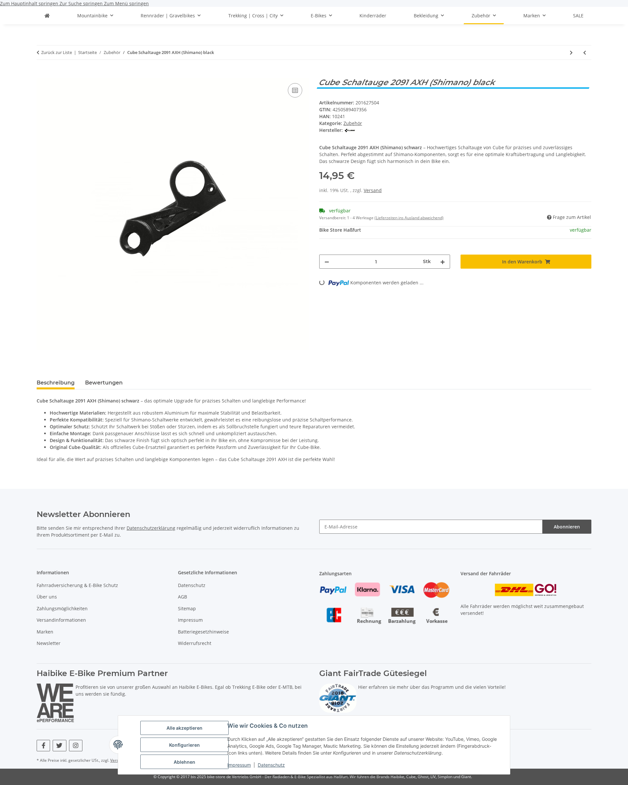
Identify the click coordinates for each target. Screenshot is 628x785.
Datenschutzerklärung (151, 528)
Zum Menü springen (126, 3)
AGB (182, 597)
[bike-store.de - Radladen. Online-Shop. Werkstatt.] (47, 15)
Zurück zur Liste (56, 52)
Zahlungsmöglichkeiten (62, 608)
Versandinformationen (61, 620)
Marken (45, 632)
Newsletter (49, 643)
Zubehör (352, 123)
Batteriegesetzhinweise (203, 632)
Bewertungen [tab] (104, 383)
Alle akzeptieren (184, 728)
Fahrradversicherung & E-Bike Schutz (77, 585)
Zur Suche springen (82, 3)
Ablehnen (184, 762)
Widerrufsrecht (194, 643)
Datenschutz (271, 765)
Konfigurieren (184, 745)
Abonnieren (567, 527)
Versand (373, 190)
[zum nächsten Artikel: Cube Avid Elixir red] (571, 52)
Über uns (47, 597)
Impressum (239, 765)
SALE (578, 15)
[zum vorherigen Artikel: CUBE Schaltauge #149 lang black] (584, 52)
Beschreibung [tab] (56, 383)
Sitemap (187, 608)
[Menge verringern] (327, 261)
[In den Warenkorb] (42, 74)
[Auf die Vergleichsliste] (295, 90)
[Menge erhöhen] (442, 261)
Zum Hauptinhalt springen (30, 3)
